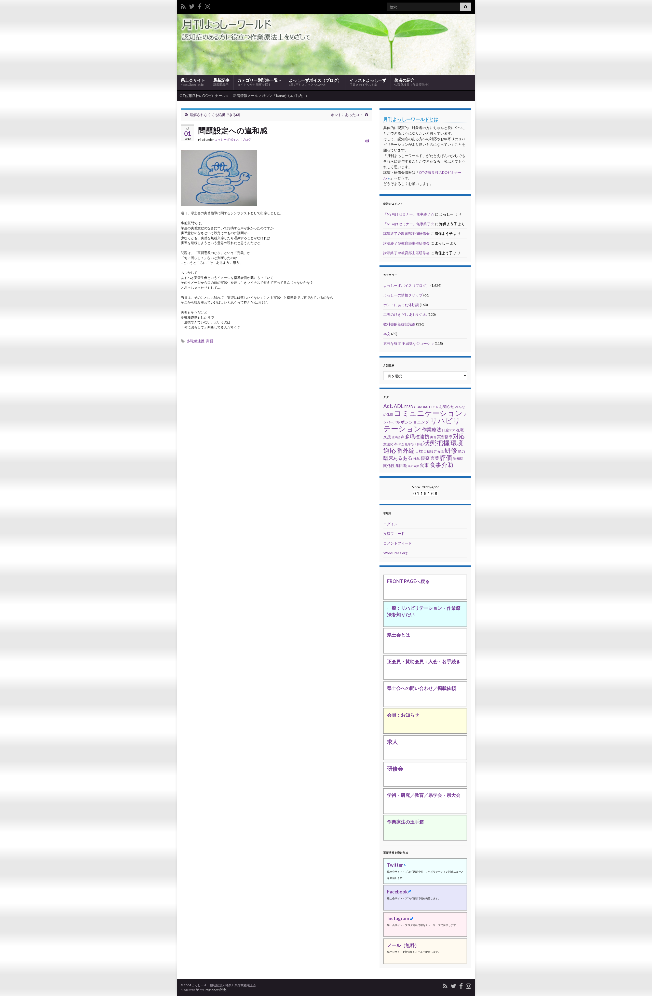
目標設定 (430, 451)
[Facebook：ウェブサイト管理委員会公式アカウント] (199, 5)
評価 (446, 457)
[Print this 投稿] (367, 140)
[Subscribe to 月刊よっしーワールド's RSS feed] (183, 5)
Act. (388, 406)
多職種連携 (196, 341)
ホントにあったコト (347, 114)
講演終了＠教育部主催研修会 (406, 233)
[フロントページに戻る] (326, 44)
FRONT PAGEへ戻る (408, 581)
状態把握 (436, 443)
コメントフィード (397, 543)
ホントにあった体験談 (401, 305)
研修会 (395, 768)
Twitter (395, 865)
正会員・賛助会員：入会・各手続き (423, 661)
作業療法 (431, 429)
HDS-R (433, 407)
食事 (424, 465)
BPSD (408, 407)
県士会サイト (193, 82)
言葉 (434, 458)
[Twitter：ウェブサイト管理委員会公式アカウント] (192, 5)
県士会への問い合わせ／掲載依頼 (421, 688)
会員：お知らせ (403, 715)
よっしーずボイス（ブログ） (315, 82)
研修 (450, 450)
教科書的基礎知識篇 (399, 324)
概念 (401, 444)
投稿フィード (394, 533)
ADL (399, 406)
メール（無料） (403, 945)
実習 (209, 341)
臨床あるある (397, 458)
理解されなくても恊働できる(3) (215, 114)
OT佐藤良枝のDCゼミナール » (204, 95)
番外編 (405, 450)
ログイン (390, 524)
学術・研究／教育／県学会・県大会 (423, 795)
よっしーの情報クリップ (403, 295)
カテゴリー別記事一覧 (258, 82)
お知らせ (446, 406)
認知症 (458, 459)
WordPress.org (395, 553)
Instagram (398, 918)
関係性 (389, 465)
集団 (399, 465)
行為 (416, 459)
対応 (459, 435)
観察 (425, 458)
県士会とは (398, 634)
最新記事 (221, 82)
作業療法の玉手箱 (405, 821)
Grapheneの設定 (214, 990)
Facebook (397, 891)
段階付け (410, 444)
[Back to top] (640, 984)
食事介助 (441, 464)
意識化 (388, 444)
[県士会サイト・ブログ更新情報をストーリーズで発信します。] (207, 5)
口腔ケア (448, 430)
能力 (461, 451)
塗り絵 (396, 437)
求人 (392, 741)
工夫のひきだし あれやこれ (405, 314)
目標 (419, 451)
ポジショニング (415, 421)
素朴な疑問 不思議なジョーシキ (408, 343)
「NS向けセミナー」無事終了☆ (408, 214)
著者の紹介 (412, 82)
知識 (441, 451)
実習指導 (444, 436)
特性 (420, 444)
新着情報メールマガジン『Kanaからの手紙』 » (270, 95)
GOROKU (421, 407)
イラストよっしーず (368, 82)
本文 (386, 334)
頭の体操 (413, 465)
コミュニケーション (428, 412)
